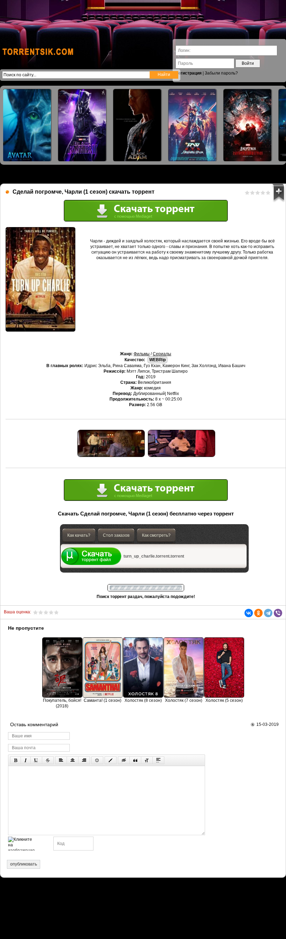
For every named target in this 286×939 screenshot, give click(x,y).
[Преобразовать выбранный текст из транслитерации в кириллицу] (147, 760)
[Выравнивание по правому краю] (84, 760)
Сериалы (162, 353)
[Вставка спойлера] (158, 760)
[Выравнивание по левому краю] (61, 760)
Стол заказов (116, 535)
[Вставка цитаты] (135, 760)
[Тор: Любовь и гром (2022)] (192, 125)
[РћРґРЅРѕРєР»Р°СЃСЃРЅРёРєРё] (258, 613)
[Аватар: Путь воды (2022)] (27, 125)
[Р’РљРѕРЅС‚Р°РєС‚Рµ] (248, 613)
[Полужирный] (15, 760)
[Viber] (278, 613)
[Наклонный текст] (26, 760)
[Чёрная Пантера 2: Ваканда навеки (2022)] (82, 125)
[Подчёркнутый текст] (36, 760)
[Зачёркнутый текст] (48, 760)
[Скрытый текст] (124, 760)
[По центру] (72, 760)
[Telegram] (268, 613)
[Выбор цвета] (110, 760)
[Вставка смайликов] (97, 760)
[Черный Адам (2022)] (137, 125)
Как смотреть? (156, 535)
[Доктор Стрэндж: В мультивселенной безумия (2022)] (248, 125)
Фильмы (142, 353)
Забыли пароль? (221, 73)
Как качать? (78, 535)
